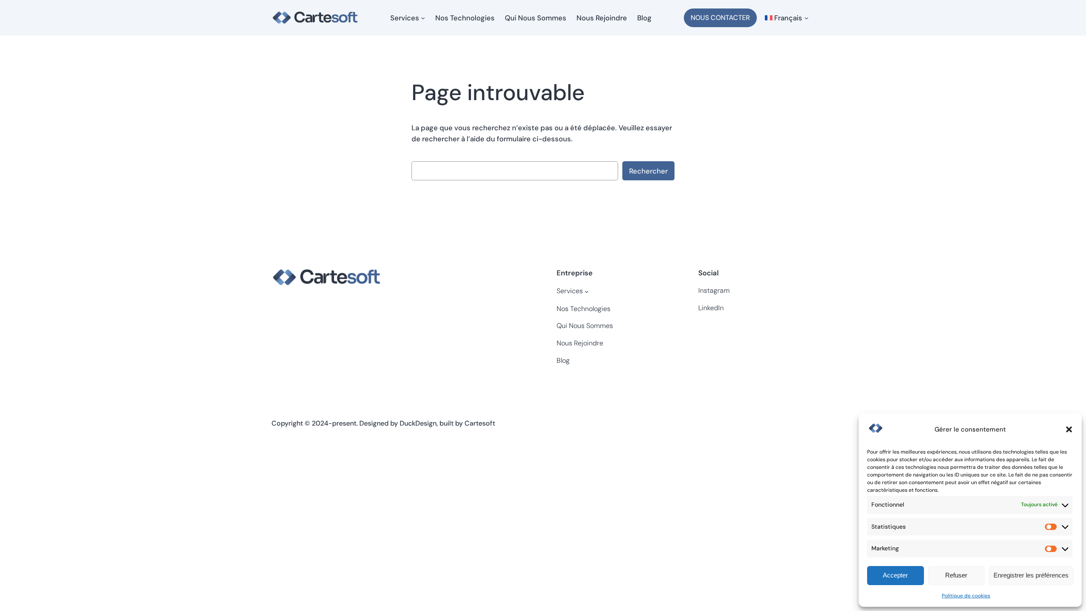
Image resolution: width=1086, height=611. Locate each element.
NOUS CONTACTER (720, 17)
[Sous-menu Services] (423, 18)
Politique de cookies (966, 595)
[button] (1069, 429)
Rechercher (648, 171)
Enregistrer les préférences (1031, 575)
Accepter (895, 575)
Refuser (956, 575)
